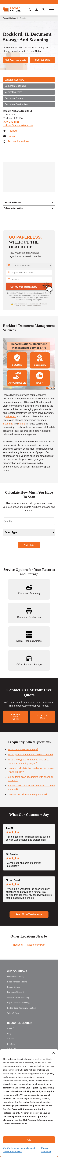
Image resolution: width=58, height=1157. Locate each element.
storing (22, 423)
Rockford (18, 944)
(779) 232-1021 (11, 121)
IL (17, 18)
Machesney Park (36, 944)
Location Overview (14, 80)
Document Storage (14, 98)
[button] (53, 1052)
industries (11, 416)
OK (29, 1139)
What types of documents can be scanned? (30, 754)
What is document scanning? (23, 749)
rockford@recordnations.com (18, 125)
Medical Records (13, 92)
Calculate (29, 545)
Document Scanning (15, 86)
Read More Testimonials (29, 914)
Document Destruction (16, 104)
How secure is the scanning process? (27, 794)
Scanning (8, 423)
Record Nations (9, 18)
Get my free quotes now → (25, 287)
